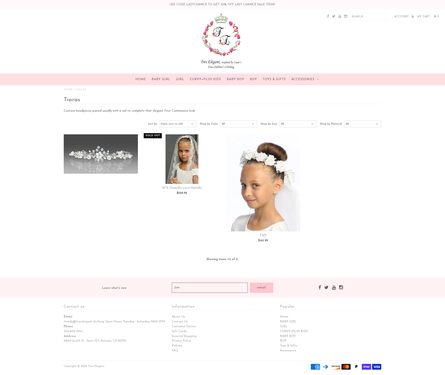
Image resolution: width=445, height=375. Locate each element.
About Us (178, 316)
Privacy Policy (181, 340)
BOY (253, 79)
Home (140, 79)
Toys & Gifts (274, 79)
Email (68, 316)
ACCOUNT (402, 16)
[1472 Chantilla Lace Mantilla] (182, 159)
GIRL (180, 79)
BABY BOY (235, 79)
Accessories (303, 79)
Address (70, 336)
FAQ (175, 350)
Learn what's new (114, 288)
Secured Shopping (184, 336)
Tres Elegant (96, 366)
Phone (68, 326)
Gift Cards (179, 331)
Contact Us (180, 321)
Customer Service (184, 326)
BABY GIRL (161, 79)
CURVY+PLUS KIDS (205, 79)
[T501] (263, 182)
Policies (177, 345)
